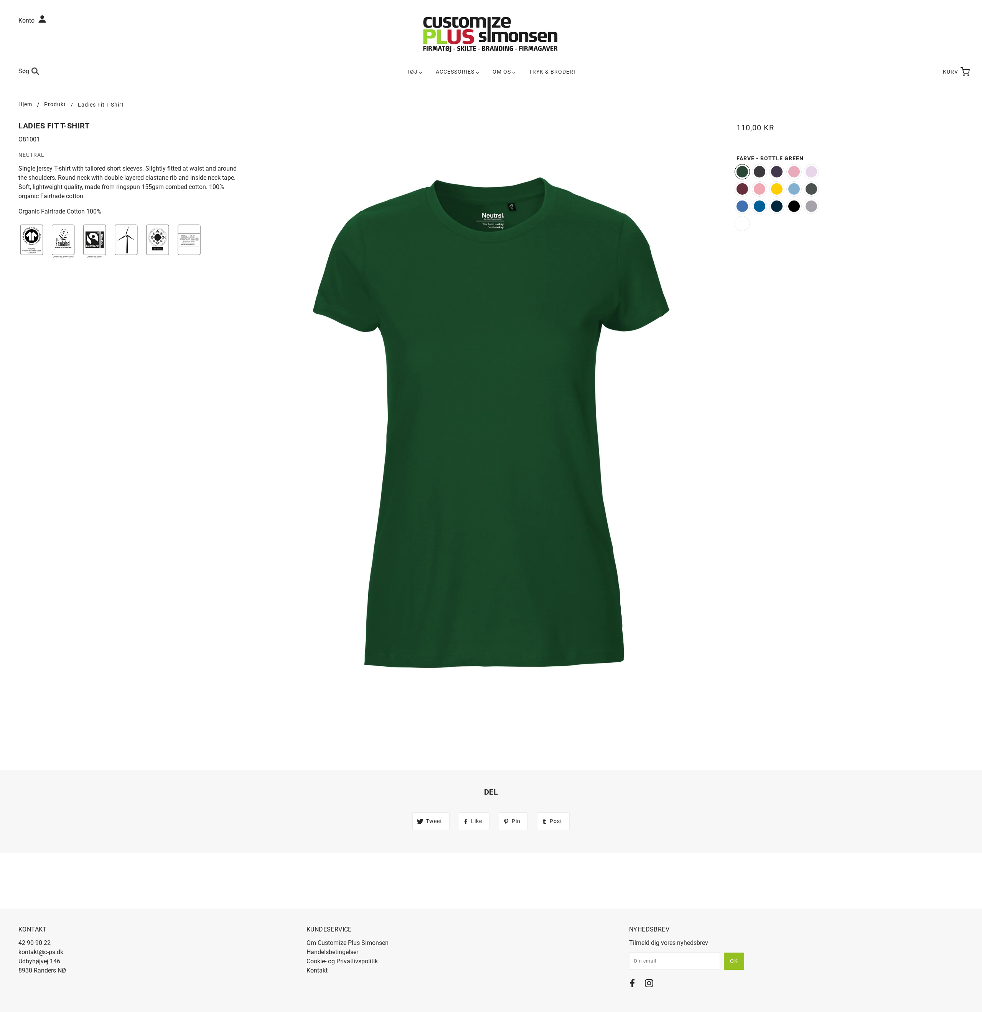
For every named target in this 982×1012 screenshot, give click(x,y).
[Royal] (759, 206)
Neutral (31, 155)
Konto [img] (27, 20)
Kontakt (317, 970)
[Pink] (811, 171)
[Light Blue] (794, 189)
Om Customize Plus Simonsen (347, 942)
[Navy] (777, 206)
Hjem (25, 104)
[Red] (759, 189)
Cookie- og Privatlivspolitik (342, 961)
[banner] (491, 34)
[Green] (811, 189)
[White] (742, 223)
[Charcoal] (759, 171)
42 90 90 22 (34, 942)
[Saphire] (742, 206)
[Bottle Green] (742, 171)
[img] (632, 984)
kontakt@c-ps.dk (40, 952)
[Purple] (777, 171)
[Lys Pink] (794, 171)
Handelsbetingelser (332, 952)
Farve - (770, 158)
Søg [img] (23, 71)
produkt (55, 104)
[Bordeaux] (742, 189)
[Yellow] (777, 189)
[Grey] (811, 206)
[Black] (794, 206)
